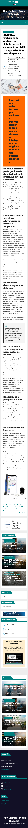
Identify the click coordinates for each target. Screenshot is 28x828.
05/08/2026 (8, 724)
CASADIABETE (9, 633)
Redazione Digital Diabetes (17, 57)
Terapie (18, 574)
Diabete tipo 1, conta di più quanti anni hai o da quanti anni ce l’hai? (14, 688)
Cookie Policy (5, 800)
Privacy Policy (5, 803)
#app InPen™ (12, 62)
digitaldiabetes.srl (5, 769)
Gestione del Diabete (8, 572)
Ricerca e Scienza (18, 684)
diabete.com (7, 782)
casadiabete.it (7, 786)
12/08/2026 (8, 707)
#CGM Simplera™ (13, 64)
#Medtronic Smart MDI (15, 75)
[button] (22, 22)
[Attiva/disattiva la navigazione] (25, 22)
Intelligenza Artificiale (9, 699)
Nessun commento (17, 693)
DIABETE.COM (9, 624)
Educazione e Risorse (8, 556)
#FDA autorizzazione (13, 66)
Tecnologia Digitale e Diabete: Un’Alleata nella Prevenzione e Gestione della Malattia (19, 508)
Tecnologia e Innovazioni (9, 541)
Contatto (3, 807)
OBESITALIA (8, 629)
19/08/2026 (8, 691)
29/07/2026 (8, 741)
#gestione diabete (13, 68)
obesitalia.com (7, 789)
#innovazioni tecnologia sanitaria (14, 72)
